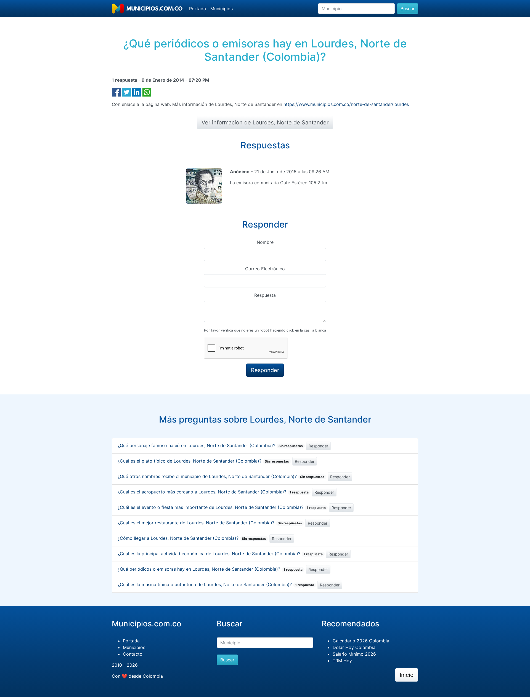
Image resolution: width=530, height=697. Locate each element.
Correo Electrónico (265, 268)
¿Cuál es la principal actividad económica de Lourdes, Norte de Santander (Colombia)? (220, 553)
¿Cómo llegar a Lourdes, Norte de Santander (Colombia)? (192, 538)
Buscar (408, 8)
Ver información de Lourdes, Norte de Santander (265, 122)
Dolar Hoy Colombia (354, 647)
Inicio (407, 675)
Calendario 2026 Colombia (361, 640)
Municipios (221, 8)
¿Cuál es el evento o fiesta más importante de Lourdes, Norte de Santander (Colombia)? (222, 507)
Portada (197, 8)
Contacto (132, 654)
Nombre (265, 242)
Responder (318, 446)
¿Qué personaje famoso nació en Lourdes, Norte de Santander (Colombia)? (210, 445)
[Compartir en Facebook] (116, 91)
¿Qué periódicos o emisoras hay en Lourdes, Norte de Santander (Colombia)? (210, 569)
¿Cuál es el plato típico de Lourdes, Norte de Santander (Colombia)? (203, 461)
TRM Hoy (342, 660)
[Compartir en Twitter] (126, 91)
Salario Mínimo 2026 (354, 654)
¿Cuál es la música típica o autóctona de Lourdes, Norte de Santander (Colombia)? (216, 584)
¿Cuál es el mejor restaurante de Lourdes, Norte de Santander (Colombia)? (210, 522)
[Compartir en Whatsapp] (146, 91)
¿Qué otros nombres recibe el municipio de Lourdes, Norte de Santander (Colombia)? (221, 476)
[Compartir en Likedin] (136, 91)
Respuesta (265, 295)
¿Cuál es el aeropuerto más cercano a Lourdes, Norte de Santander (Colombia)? (213, 492)
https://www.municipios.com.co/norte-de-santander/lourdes (346, 104)
